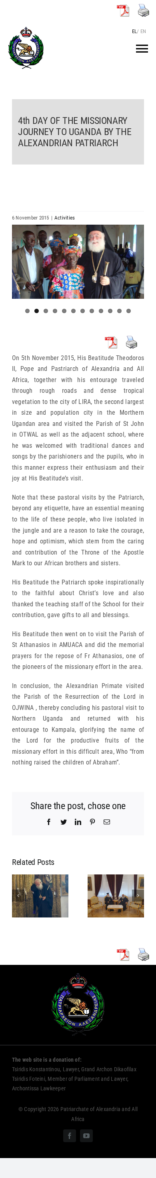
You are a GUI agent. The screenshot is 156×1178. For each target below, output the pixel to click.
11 (119, 311)
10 (110, 311)
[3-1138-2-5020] (78, 262)
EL (134, 31)
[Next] (138, 896)
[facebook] (69, 1135)
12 (128, 311)
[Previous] (18, 896)
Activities (64, 218)
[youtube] (86, 1135)
